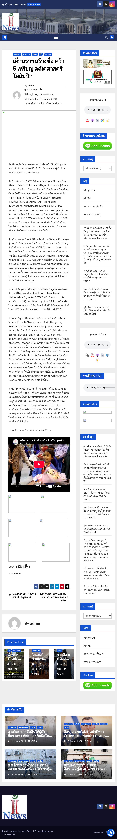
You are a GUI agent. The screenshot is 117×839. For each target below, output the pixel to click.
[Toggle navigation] (56, 37)
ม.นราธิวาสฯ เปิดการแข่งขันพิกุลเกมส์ (24, 595)
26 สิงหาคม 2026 (75, 741)
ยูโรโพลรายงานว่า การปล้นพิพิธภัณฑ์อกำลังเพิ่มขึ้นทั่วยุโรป (97, 310)
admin (31, 85)
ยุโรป (77, 724)
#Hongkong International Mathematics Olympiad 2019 (40, 96)
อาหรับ (33, 728)
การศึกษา (17, 54)
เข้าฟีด (87, 198)
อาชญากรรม (23, 728)
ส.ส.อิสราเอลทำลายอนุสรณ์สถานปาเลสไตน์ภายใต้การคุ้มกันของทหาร (29, 769)
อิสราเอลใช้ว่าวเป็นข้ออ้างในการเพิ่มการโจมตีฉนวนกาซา (96, 590)
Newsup (46, 831)
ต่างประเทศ (12, 728)
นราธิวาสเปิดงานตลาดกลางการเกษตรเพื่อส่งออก (53, 597)
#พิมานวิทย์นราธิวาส (50, 103)
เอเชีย (59, 651)
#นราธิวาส (32, 103)
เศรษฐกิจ (103, 724)
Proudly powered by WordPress (17, 831)
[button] (106, 37)
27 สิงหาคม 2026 (18, 741)
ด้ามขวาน (26, 54)
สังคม (35, 54)
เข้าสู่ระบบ (89, 190)
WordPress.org (92, 214)
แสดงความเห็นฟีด (93, 206)
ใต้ (41, 54)
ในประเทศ (47, 54)
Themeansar (8, 834)
